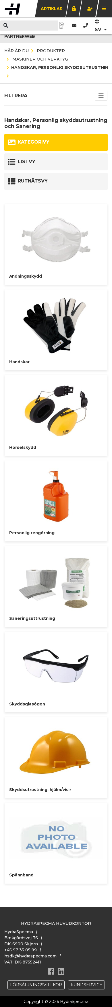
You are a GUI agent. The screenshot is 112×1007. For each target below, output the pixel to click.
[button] (85, 25)
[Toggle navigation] (101, 96)
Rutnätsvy (33, 181)
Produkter (50, 50)
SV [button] (99, 29)
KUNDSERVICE (86, 984)
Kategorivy (33, 142)
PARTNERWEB (19, 36)
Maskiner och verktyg (39, 59)
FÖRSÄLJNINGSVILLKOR (36, 984)
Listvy (26, 161)
